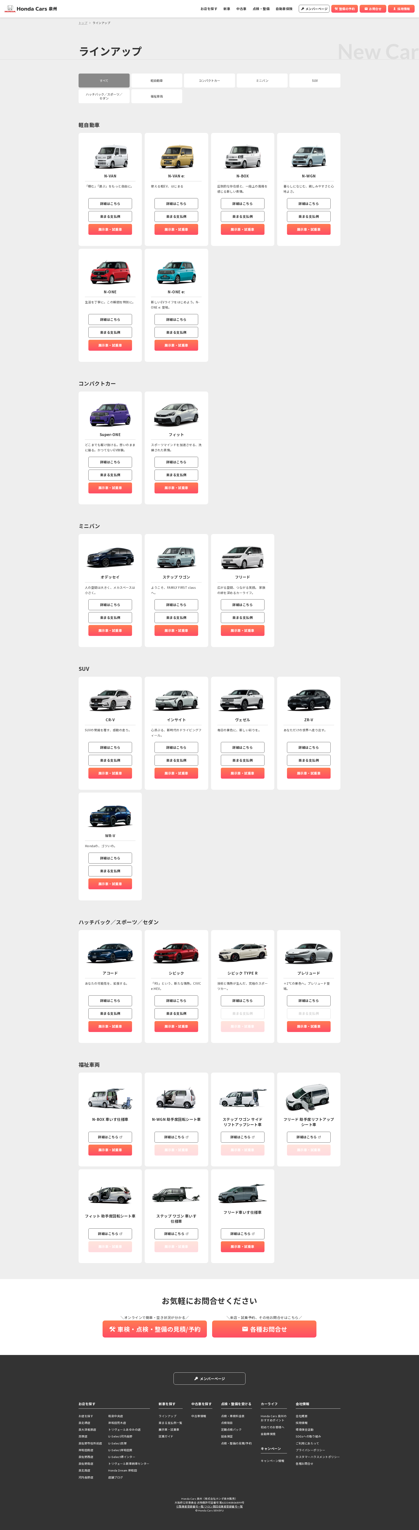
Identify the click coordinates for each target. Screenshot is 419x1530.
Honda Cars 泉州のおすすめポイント (274, 1418)
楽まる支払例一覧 (170, 1423)
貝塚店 (83, 1436)
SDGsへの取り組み (308, 1436)
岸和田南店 (86, 1450)
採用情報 (301, 1423)
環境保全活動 (304, 1429)
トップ (83, 23)
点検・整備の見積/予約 (236, 1443)
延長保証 (227, 1436)
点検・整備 (261, 8)
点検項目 (227, 1423)
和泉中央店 (115, 1416)
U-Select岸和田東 (120, 1450)
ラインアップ (167, 1416)
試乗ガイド (166, 1436)
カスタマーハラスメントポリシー (318, 1457)
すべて (104, 80)
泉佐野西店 (86, 1457)
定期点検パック (231, 1429)
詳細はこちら (110, 203)
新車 (226, 8)
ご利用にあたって (307, 1443)
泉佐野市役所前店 (90, 1443)
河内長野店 (86, 1477)
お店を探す (209, 8)
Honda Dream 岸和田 (122, 1470)
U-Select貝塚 (117, 1443)
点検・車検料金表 (233, 1416)
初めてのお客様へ (272, 1427)
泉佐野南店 (86, 1463)
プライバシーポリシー (310, 1450)
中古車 (241, 8)
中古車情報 (198, 1416)
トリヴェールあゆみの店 (124, 1429)
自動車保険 (284, 8)
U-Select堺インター (121, 1457)
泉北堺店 (84, 1423)
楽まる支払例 (110, 216)
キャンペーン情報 (272, 1461)
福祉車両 (157, 96)
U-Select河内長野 (120, 1436)
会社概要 (301, 1416)
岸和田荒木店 (117, 1423)
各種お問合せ (304, 1463)
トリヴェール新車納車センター (128, 1463)
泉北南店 (84, 1470)
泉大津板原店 (87, 1429)
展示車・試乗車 (110, 229)
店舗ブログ (115, 1477)
